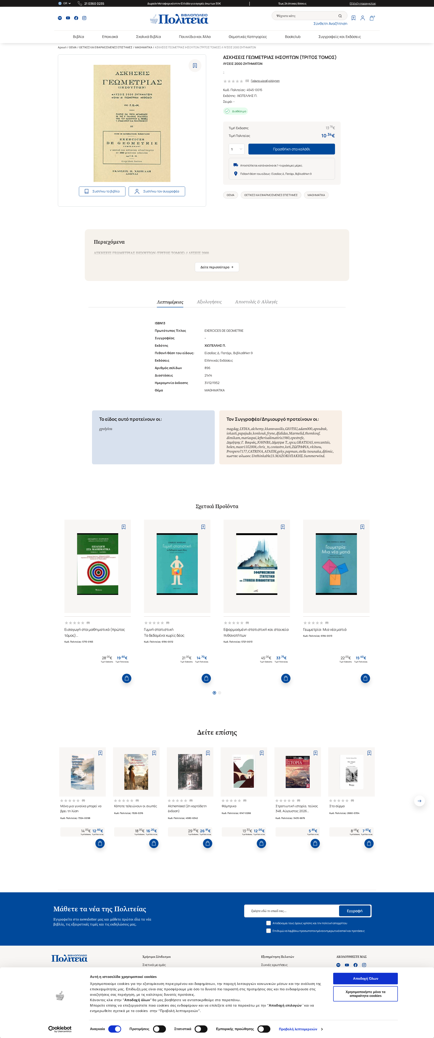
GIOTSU (291, 428)
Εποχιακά (110, 36)
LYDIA (245, 428)
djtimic (327, 451)
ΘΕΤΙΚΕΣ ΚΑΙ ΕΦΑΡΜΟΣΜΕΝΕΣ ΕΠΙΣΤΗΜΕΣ (105, 47)
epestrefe (297, 437)
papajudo (245, 433)
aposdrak (320, 428)
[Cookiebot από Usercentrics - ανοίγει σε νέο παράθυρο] (60, 1029)
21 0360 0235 (94, 3)
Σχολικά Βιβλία (148, 36)
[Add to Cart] (126, 678)
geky (280, 451)
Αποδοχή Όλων (365, 978)
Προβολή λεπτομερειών (298, 1029)
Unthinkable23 (263, 456)
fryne (271, 433)
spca (292, 442)
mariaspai (248, 437)
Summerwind (314, 456)
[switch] (159, 1029)
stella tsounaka (310, 451)
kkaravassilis (274, 428)
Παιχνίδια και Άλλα (195, 36)
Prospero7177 (236, 451)
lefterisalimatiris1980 (273, 437)
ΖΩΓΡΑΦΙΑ (300, 446)
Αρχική (62, 47)
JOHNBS (263, 442)
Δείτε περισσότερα (217, 267)
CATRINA (255, 451)
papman (291, 451)
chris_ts (263, 446)
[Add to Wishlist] (195, 65)
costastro (277, 446)
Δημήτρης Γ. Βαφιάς (241, 442)
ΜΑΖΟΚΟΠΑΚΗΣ (289, 456)
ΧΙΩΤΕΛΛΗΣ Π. (247, 96)
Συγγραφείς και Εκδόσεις (339, 36)
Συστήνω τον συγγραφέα (161, 191)
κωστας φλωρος (238, 456)
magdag (232, 428)
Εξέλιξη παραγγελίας (363, 3)
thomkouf (312, 433)
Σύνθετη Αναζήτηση (330, 23)
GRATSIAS (305, 442)
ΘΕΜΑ (73, 47)
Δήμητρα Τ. (279, 442)
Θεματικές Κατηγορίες (248, 36)
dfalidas (282, 433)
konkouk (259, 433)
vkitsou (315, 446)
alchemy (257, 428)
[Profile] (362, 18)
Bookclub (292, 36)
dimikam (233, 437)
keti (288, 446)
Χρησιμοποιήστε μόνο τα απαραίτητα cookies (365, 994)
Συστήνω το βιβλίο (106, 191)
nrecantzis (322, 442)
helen (230, 446)
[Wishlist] (353, 18)
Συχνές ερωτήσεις (274, 965)
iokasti (231, 433)
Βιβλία (78, 36)
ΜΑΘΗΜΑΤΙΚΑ (143, 47)
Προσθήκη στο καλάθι (291, 149)
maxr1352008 (246, 446)
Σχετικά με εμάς (154, 965)
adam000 (305, 428)
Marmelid (296, 433)
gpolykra (105, 428)
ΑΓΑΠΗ (270, 451)
